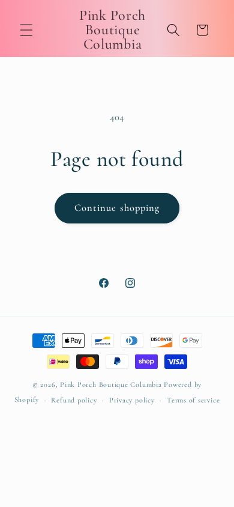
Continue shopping (117, 208)
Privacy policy (132, 400)
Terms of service (193, 400)
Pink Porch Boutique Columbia (112, 384)
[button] (26, 30)
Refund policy (74, 400)
